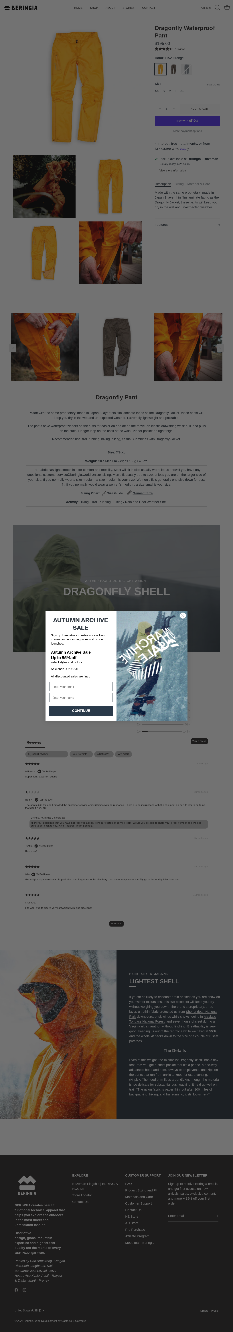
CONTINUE (81, 711)
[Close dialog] (183, 615)
